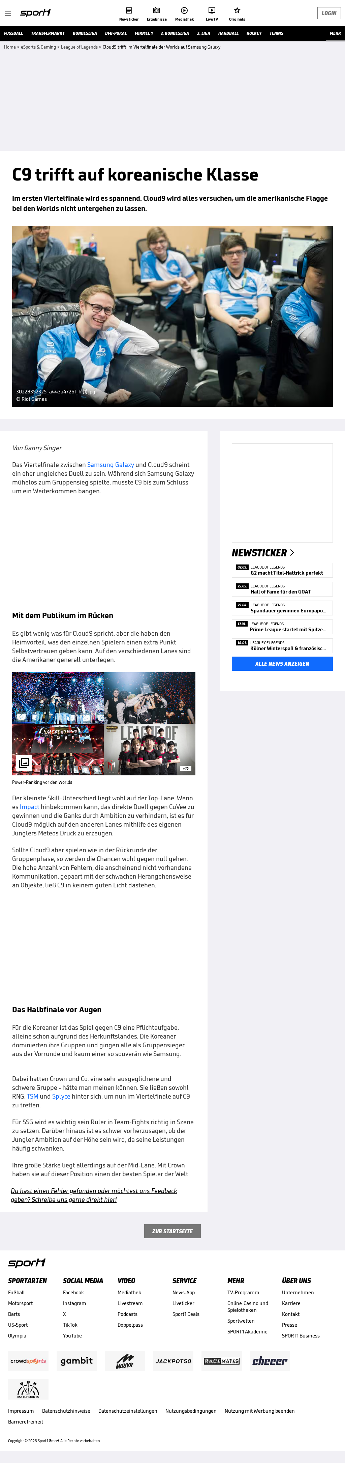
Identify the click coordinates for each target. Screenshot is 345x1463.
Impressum (21, 1411)
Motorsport (20, 1303)
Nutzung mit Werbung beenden (260, 1411)
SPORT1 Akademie (247, 1331)
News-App (183, 1292)
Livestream (130, 1303)
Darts (14, 1314)
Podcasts (127, 1314)
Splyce (61, 1096)
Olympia (17, 1335)
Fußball (16, 1292)
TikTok (70, 1325)
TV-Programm (243, 1292)
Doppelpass (130, 1325)
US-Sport (18, 1325)
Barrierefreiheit (25, 1421)
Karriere (291, 1303)
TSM (32, 1096)
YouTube (72, 1335)
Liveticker (183, 1303)
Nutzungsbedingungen (191, 1411)
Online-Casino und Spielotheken (247, 1306)
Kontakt (291, 1314)
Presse (289, 1325)
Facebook (73, 1292)
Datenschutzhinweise (66, 1411)
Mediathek (129, 1292)
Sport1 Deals (185, 1314)
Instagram (74, 1303)
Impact (29, 807)
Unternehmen (298, 1292)
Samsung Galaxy (110, 465)
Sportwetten (241, 1321)
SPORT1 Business (301, 1335)
